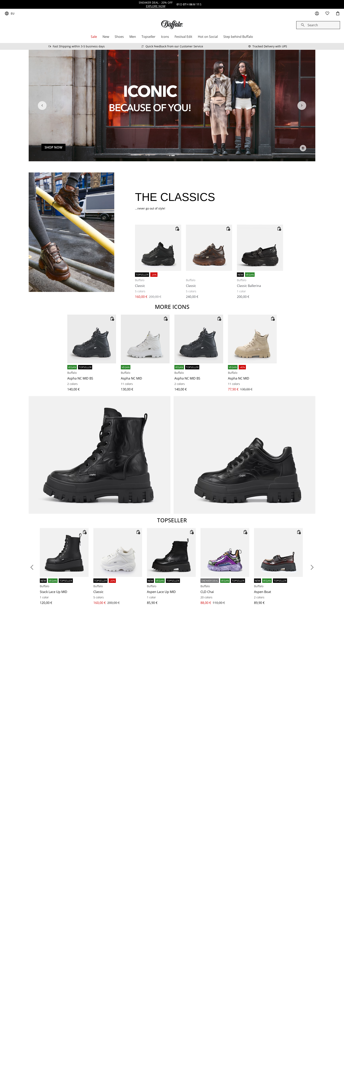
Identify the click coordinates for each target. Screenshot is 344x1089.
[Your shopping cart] (337, 13)
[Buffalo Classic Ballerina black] (260, 248)
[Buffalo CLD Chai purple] (224, 552)
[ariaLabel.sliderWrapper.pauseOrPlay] (303, 148)
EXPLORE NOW (155, 6)
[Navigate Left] (42, 105)
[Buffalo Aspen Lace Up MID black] (171, 552)
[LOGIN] (317, 13)
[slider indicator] (171, 156)
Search (313, 25)
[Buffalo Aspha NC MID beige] (252, 339)
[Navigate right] (301, 105)
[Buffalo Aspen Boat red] (278, 552)
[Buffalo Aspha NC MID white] (145, 339)
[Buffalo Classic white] (117, 552)
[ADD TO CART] (177, 228)
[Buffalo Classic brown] (209, 248)
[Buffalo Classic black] (158, 248)
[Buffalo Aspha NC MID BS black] (91, 339)
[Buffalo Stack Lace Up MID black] (64, 552)
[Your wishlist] (327, 13)
